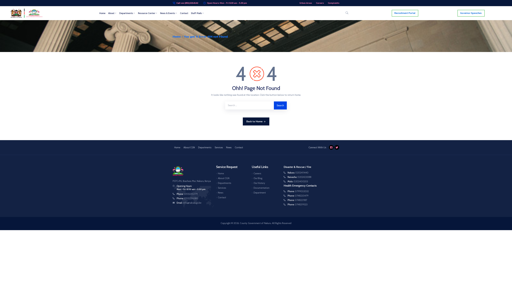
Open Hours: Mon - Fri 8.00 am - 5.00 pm (227, 3)
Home (102, 13)
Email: (189, 202)
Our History (259, 183)
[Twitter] (337, 147)
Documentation (262, 188)
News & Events (167, 13)
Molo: (298, 181)
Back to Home (254, 121)
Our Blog (258, 178)
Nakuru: (298, 172)
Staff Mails (196, 13)
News (229, 147)
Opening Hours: (184, 186)
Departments (126, 13)
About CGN (189, 147)
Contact (184, 13)
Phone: (187, 194)
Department (260, 192)
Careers (257, 173)
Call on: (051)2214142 (187, 3)
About (111, 13)
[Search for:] (249, 105)
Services (219, 147)
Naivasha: (299, 177)
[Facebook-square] (331, 147)
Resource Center (146, 13)
